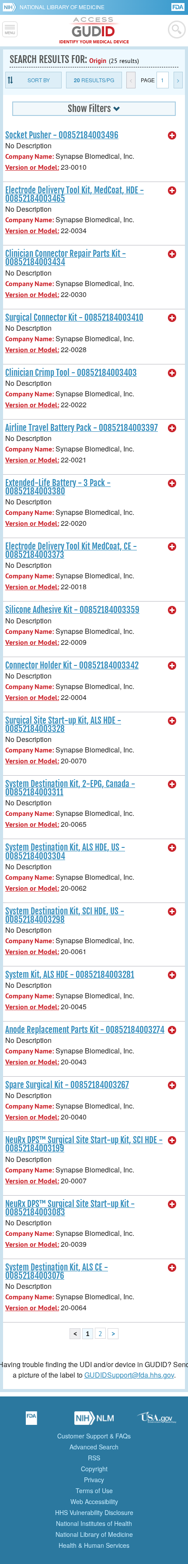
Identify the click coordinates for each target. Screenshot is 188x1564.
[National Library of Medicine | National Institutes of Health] (94, 1421)
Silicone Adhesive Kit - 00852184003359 (72, 610)
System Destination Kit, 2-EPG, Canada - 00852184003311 (70, 788)
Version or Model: (32, 167)
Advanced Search (94, 1446)
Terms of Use (94, 1490)
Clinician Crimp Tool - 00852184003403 (71, 372)
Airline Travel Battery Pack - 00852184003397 (81, 428)
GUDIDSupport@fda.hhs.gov (129, 1375)
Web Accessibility (94, 1501)
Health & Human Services (94, 1545)
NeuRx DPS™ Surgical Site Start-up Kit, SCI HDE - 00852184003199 (84, 1144)
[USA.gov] (156, 1421)
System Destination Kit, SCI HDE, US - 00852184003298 (64, 915)
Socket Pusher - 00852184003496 (61, 135)
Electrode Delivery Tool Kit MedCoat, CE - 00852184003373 (71, 550)
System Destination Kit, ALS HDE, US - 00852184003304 (65, 851)
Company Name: (29, 156)
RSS (94, 1457)
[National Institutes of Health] (11, 7)
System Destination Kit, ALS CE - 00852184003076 (56, 1271)
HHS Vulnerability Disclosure (94, 1512)
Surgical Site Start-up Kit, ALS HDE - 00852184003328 (63, 724)
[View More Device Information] (172, 135)
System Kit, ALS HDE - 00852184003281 (69, 974)
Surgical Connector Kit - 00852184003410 (74, 317)
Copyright (94, 1468)
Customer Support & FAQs (94, 1435)
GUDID (94, 30)
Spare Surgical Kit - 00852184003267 (67, 1085)
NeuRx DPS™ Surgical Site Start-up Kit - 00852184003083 (70, 1208)
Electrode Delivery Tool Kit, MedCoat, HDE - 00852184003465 (74, 194)
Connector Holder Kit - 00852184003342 (72, 665)
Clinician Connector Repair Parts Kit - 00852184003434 (65, 257)
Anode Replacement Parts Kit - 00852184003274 (84, 1030)
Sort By (39, 80)
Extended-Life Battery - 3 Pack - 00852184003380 (58, 487)
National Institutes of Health (94, 1523)
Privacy (94, 1479)
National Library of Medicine (62, 6)
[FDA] (178, 6)
